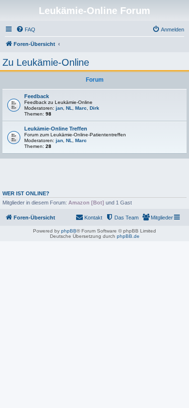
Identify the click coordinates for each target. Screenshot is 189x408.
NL (69, 108)
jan (59, 108)
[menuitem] (25, 29)
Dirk (94, 108)
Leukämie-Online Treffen (55, 128)
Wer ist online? (25, 193)
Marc (81, 108)
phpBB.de (128, 236)
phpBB (69, 230)
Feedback (36, 96)
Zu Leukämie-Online (45, 62)
